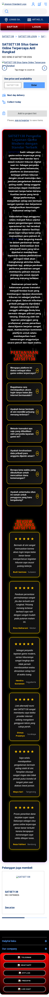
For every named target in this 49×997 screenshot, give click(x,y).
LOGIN (36, 26)
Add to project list (27, 113)
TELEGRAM (26, 957)
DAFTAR (12, 26)
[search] (24, 11)
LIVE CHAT (26, 989)
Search (6, 11)
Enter (34, 85)
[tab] (13, 917)
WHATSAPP (26, 965)
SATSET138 (13, 152)
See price (10, 907)
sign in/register (22, 120)
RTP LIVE (26, 973)
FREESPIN (26, 980)
